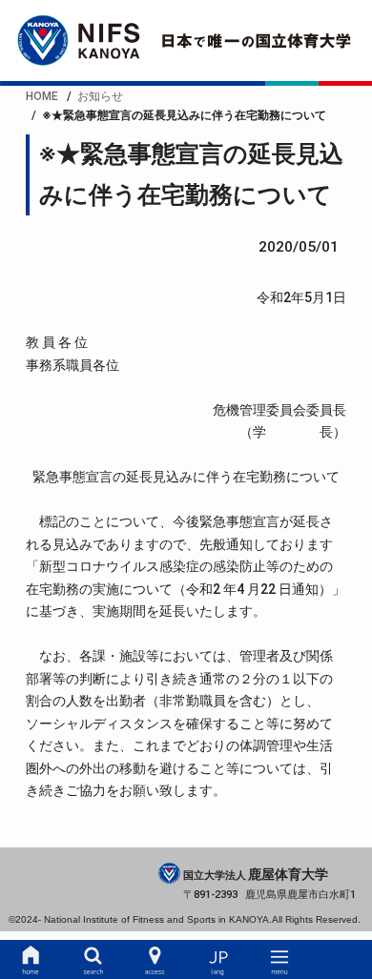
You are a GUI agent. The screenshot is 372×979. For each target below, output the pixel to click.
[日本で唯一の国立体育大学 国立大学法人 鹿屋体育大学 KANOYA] (186, 40)
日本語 (217, 960)
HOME (30, 960)
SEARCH (92, 960)
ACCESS (154, 960)
